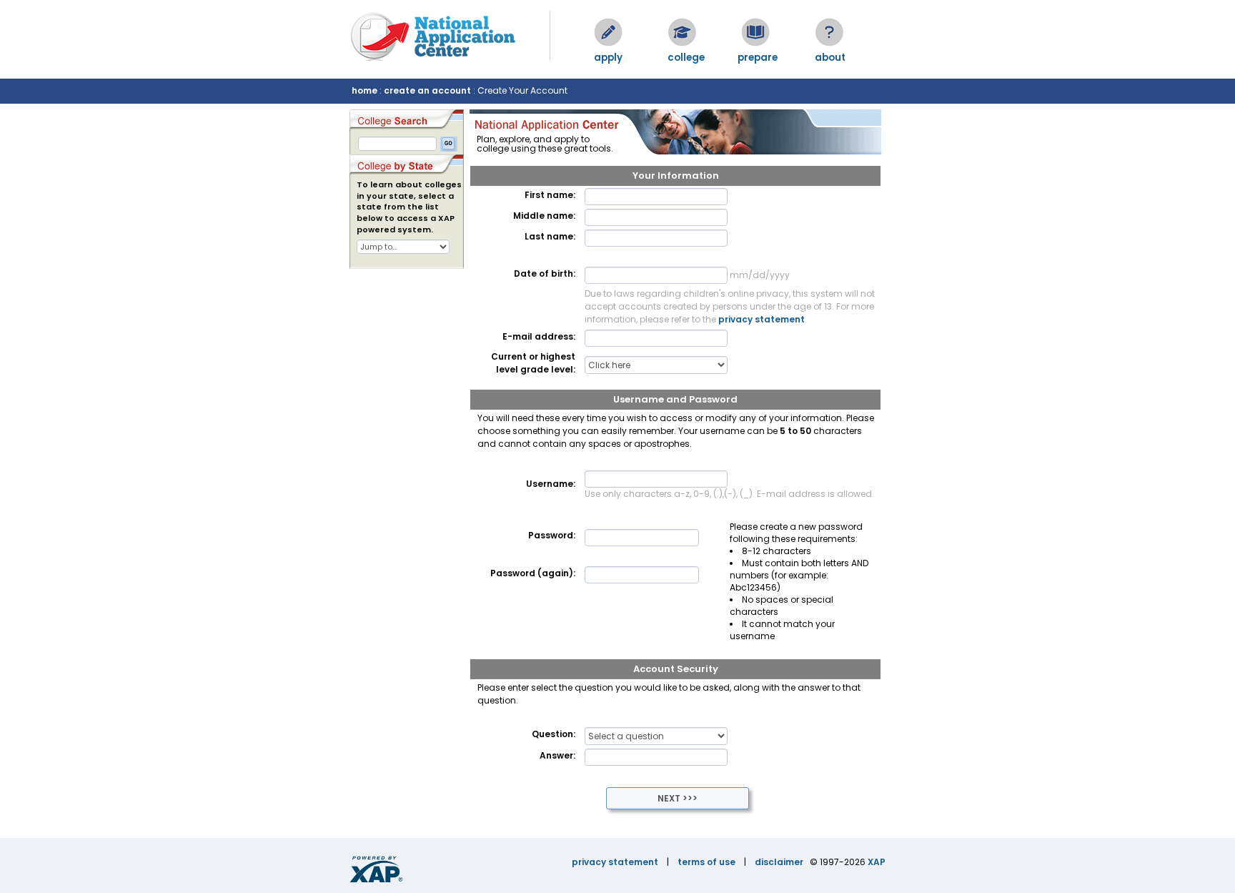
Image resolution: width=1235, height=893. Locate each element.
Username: (550, 484)
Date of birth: (544, 273)
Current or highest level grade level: (533, 362)
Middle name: (544, 215)
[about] (829, 32)
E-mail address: (538, 336)
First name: (550, 195)
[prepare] (755, 32)
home (364, 90)
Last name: (550, 236)
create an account (427, 90)
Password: (551, 535)
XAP (877, 862)
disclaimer (779, 862)
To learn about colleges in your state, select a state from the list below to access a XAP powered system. (409, 207)
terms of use (706, 862)
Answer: (557, 755)
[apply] (608, 32)
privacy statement (761, 319)
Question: (553, 734)
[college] (682, 32)
